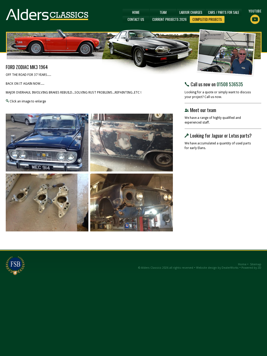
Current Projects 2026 (169, 19)
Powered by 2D (251, 267)
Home (135, 12)
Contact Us (136, 19)
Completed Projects (207, 19)
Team (163, 12)
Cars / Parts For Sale (223, 12)
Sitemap (255, 264)
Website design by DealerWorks (217, 267)
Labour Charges (190, 12)
